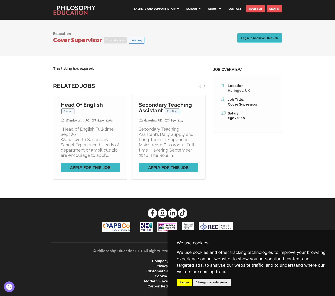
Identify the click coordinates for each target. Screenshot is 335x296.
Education (62, 34)
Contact (235, 8)
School (192, 8)
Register (255, 8)
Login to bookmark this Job (259, 38)
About (213, 8)
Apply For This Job (90, 167)
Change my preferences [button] (212, 282)
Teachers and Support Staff (154, 8)
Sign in (274, 8)
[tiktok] (182, 213)
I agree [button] (184, 282)
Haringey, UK (239, 91)
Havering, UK (153, 120)
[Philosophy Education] (74, 10)
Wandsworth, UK (77, 120)
